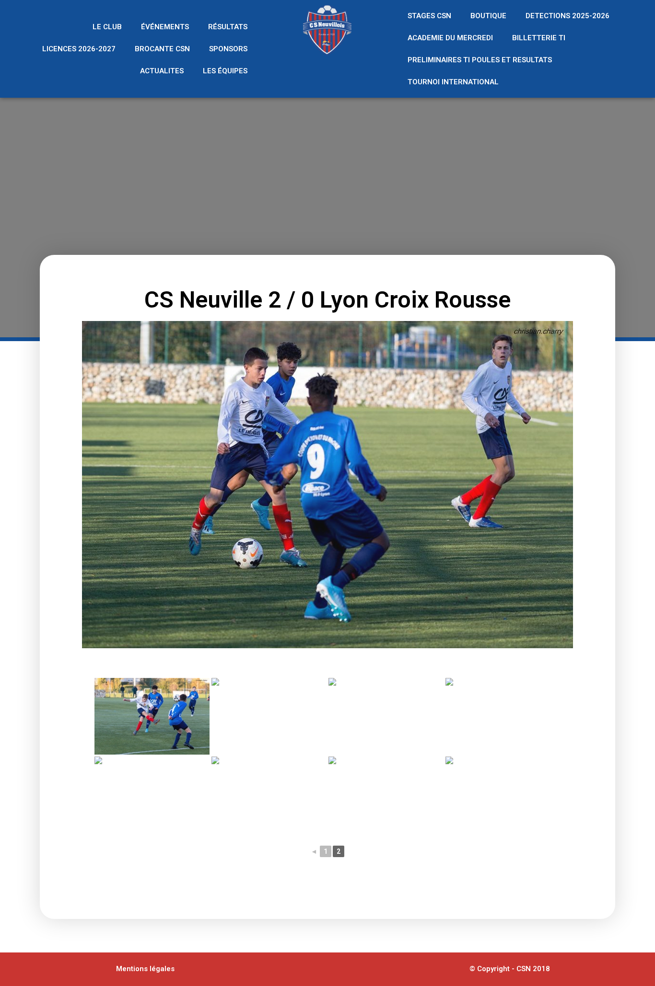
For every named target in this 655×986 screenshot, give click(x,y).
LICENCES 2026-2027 (79, 49)
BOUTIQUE (488, 15)
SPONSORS (228, 49)
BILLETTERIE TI (538, 38)
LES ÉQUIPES (225, 71)
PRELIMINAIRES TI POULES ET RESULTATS (480, 60)
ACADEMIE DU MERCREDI (450, 38)
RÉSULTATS (227, 27)
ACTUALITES (162, 71)
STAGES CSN (429, 15)
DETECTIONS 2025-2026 (567, 15)
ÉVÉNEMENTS (165, 27)
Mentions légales (145, 968)
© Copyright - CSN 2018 (509, 968)
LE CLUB (107, 27)
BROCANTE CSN (162, 49)
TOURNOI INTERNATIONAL (453, 82)
